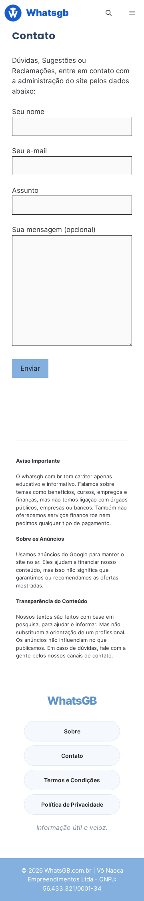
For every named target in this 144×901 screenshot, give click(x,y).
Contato (72, 755)
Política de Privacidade (72, 804)
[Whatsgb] (13, 13)
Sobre (72, 731)
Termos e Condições (72, 780)
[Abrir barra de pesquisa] (108, 13)
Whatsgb (47, 12)
